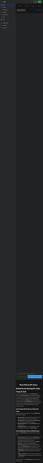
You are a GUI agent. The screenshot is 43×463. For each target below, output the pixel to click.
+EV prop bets (30, 420)
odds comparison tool (34, 398)
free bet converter (30, 404)
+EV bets (31, 403)
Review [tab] (39, 6)
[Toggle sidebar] (1, 2)
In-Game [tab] (27, 6)
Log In (36, 1)
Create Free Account (22, 376)
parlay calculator (32, 426)
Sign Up (39, 1)
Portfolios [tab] (33, 6)
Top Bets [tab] (21, 6)
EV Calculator (20, 441)
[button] (8, 17)
